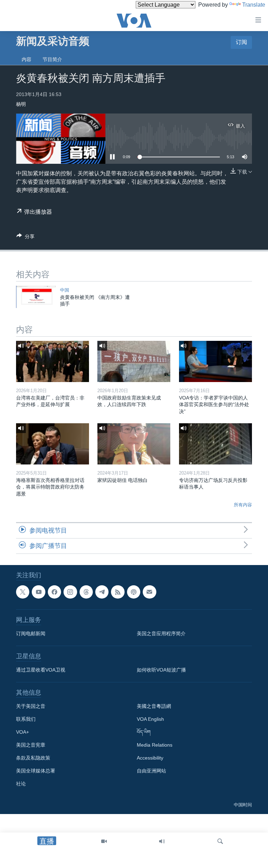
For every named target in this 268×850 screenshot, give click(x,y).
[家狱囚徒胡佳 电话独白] (133, 443)
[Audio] (161, 841)
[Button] (25, 237)
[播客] (133, 592)
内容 (26, 59)
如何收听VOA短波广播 (161, 670)
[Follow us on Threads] (86, 592)
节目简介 (52, 59)
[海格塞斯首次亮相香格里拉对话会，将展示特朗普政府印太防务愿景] (52, 443)
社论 (21, 784)
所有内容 (243, 504)
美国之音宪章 (30, 745)
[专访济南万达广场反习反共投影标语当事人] (215, 443)
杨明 (21, 104)
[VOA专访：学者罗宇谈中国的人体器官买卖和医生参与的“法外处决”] (215, 361)
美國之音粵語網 (154, 706)
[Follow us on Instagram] (70, 592)
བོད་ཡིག (144, 732)
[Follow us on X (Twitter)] (22, 592)
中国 (64, 290)
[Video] (104, 841)
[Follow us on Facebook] (54, 592)
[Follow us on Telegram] (102, 592)
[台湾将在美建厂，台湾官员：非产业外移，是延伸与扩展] (52, 361)
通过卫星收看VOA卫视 (40, 670)
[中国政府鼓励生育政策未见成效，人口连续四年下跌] (133, 361)
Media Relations (154, 745)
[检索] (220, 841)
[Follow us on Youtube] (38, 592)
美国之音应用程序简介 (161, 634)
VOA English (150, 719)
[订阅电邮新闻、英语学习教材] (149, 592)
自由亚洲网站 (151, 771)
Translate (253, 5)
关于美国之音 (30, 706)
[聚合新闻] (117, 592)
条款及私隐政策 (33, 758)
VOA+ (22, 732)
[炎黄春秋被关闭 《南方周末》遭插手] (36, 297)
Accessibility (150, 758)
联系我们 (26, 719)
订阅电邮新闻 (30, 634)
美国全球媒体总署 (35, 771)
